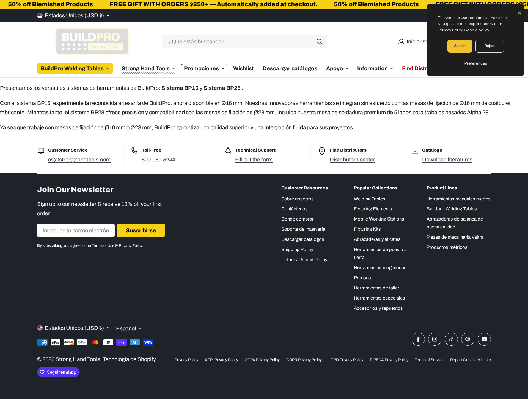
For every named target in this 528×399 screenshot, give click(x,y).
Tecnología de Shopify (129, 359)
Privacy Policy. (131, 246)
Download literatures (447, 160)
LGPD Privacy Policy (345, 360)
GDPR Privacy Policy (304, 360)
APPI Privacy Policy (221, 360)
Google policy (476, 30)
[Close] (519, 12)
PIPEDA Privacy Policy (389, 360)
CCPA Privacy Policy (262, 360)
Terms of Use (103, 246)
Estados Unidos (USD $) (74, 15)
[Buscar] (319, 41)
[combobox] (244, 41)
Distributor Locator (352, 160)
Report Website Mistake (470, 360)
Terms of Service (429, 360)
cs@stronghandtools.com (79, 160)
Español (126, 328)
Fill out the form (254, 160)
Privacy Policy (186, 360)
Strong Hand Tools (78, 359)
